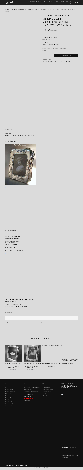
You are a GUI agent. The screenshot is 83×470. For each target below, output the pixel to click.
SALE (71, 1)
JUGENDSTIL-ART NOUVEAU (64, 61)
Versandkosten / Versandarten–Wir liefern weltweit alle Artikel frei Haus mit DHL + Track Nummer (32, 393)
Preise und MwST (28, 389)
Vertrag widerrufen (28, 398)
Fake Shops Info (8, 393)
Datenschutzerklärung (10, 391)
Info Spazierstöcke (47, 391)
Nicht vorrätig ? (8, 405)
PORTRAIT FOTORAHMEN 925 (35, 1)
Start (6, 9)
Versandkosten (53, 34)
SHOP (8, 9)
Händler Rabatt (46, 387)
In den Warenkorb (67, 55)
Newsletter (45, 395)
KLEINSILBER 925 (48, 1)
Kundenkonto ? (8, 401)
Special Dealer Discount (48, 389)
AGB (6, 387)
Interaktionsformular (9, 397)
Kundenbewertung (9, 399)
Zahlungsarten (27, 400)
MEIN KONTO (70, 3)
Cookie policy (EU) (9, 389)
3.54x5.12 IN (36, 9)
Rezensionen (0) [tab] (19, 124)
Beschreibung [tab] (9, 124)
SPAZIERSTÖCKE (64, 1)
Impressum (7, 395)
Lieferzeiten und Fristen (10, 403)
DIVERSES (56, 1)
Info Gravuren (46, 393)
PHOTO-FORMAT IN (29, 9)
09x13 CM (50, 61)
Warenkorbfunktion (28, 396)
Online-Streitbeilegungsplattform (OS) (32, 387)
